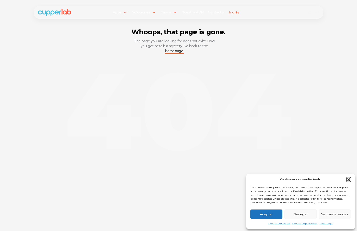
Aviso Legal (326, 223)
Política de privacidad (305, 223)
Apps (117, 12)
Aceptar (266, 214)
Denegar (300, 214)
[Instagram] (317, 12)
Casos (166, 12)
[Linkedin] (309, 12)
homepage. (174, 51)
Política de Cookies (279, 223)
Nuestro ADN (192, 12)
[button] (349, 179)
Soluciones (141, 12)
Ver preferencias (334, 214)
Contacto (216, 12)
